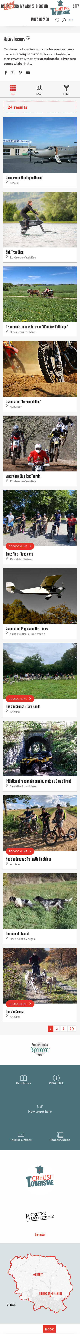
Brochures (23, 1083)
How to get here (40, 1111)
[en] (71, 20)
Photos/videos (59, 1140)
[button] (64, 20)
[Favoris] (58, 20)
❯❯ (71, 1028)
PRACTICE (56, 1083)
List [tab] (13, 94)
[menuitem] (27, 6)
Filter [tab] (66, 94)
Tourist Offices (21, 1140)
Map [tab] (39, 94)
